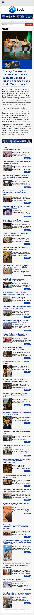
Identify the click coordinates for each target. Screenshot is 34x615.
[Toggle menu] (2, 2)
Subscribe (29, 24)
